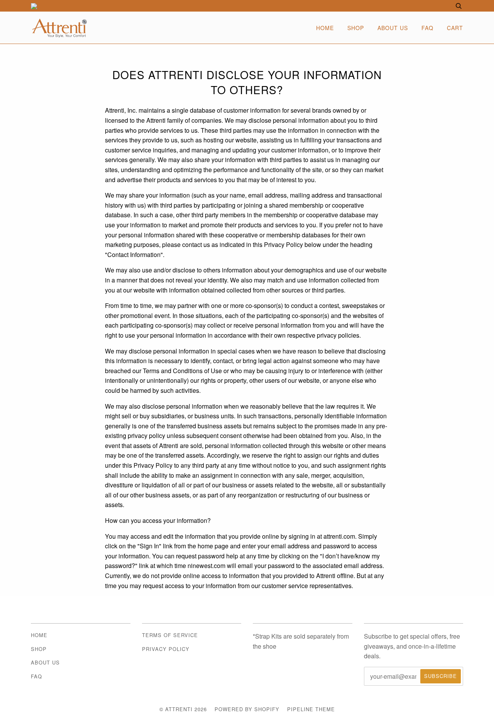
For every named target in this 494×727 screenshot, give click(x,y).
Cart (455, 28)
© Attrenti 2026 (183, 709)
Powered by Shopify (247, 709)
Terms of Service (170, 635)
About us (392, 28)
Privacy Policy (165, 649)
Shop (355, 28)
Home (325, 28)
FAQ (427, 28)
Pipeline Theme (311, 709)
